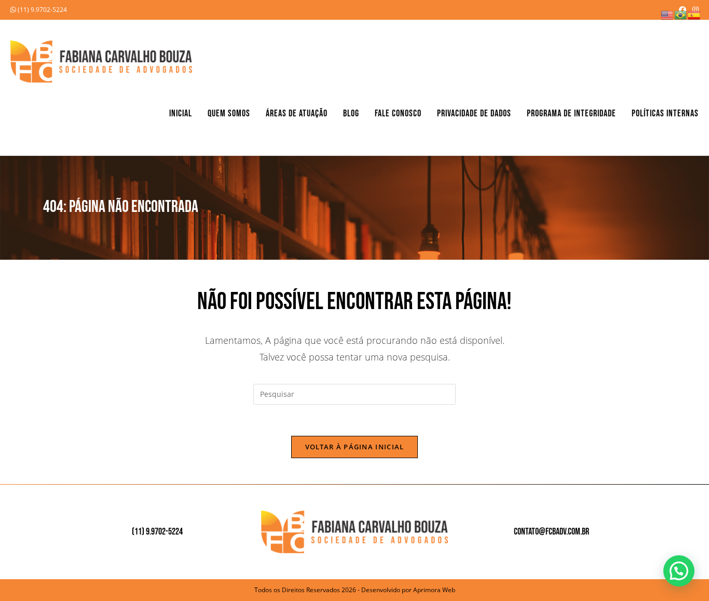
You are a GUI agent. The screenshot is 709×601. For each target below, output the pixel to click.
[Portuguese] (681, 14)
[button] (678, 570)
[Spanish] (694, 14)
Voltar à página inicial (354, 446)
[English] (667, 14)
